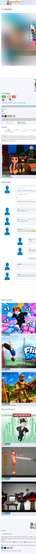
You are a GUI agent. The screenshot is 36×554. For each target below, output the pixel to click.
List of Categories (8, 542)
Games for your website (9, 545)
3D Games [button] (13, 106)
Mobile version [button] (8, 534)
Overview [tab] (10, 122)
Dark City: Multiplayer (7, 177)
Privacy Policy (27, 545)
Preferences (20, 545)
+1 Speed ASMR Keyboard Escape (10, 336)
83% (4, 97)
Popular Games (8, 409)
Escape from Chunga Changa (9, 405)
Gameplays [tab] (22, 122)
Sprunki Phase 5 (6, 514)
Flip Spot (4, 370)
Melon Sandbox (5, 480)
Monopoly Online (6, 445)
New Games (6, 299)
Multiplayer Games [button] (21, 106)
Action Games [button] (5, 106)
